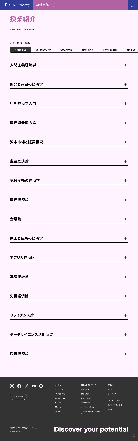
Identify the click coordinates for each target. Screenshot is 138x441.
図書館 (110, 410)
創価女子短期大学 (114, 405)
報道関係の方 (85, 403)
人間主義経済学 (20, 50)
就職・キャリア (59, 407)
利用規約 (12, 428)
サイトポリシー (34, 428)
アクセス (110, 389)
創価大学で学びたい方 (88, 385)
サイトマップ (112, 394)
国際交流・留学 (59, 398)
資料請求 (111, 385)
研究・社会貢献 (59, 394)
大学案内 (57, 385)
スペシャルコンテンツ (115, 401)
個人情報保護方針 (22, 428)
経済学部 (19, 43)
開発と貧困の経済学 (43, 50)
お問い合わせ (18, 397)
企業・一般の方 (86, 398)
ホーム (12, 43)
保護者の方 (85, 394)
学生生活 (57, 403)
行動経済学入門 (66, 50)
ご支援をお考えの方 (88, 407)
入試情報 (57, 411)
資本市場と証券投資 (110, 50)
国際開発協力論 (87, 50)
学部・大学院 (58, 389)
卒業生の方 (85, 389)
